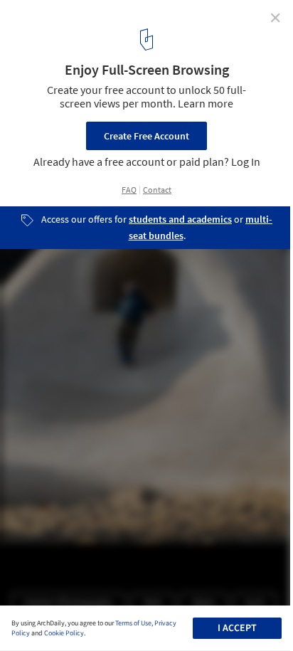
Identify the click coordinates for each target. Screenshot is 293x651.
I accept (237, 628)
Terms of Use (133, 623)
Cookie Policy (64, 633)
